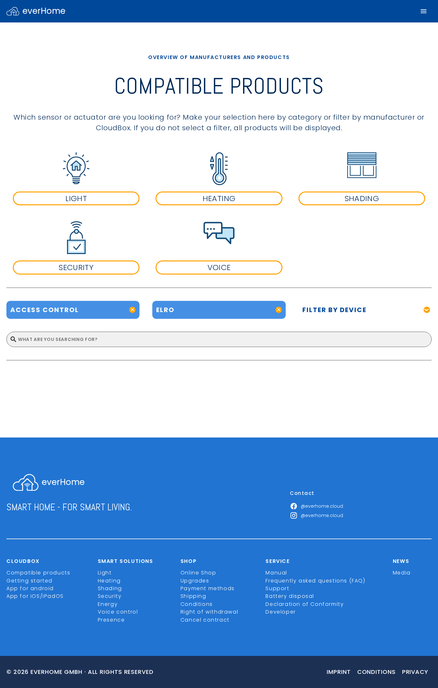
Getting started (29, 580)
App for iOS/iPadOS (35, 596)
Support (277, 588)
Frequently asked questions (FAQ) (315, 580)
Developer (280, 612)
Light (105, 572)
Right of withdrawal (209, 612)
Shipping (193, 596)
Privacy (415, 672)
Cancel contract (205, 620)
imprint (338, 672)
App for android (30, 588)
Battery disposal (289, 596)
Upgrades (195, 580)
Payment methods (208, 588)
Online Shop (198, 572)
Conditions (197, 604)
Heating (109, 580)
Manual (276, 572)
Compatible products (38, 572)
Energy (108, 604)
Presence (111, 620)
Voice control (118, 612)
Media (402, 572)
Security (110, 596)
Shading (110, 588)
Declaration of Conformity (304, 604)
